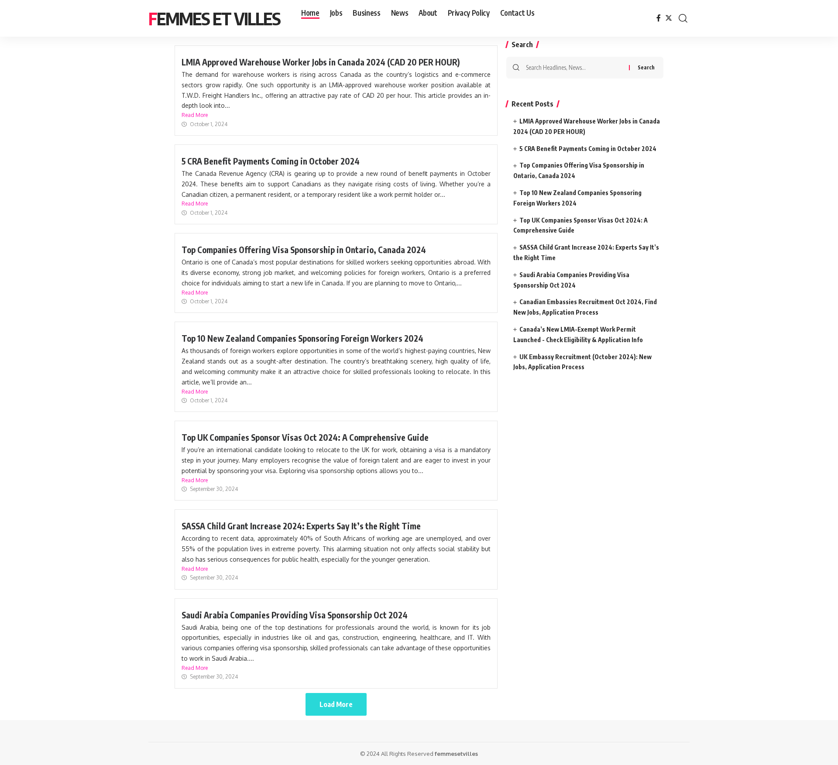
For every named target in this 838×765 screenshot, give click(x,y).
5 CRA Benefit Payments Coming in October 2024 (271, 161)
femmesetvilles (456, 753)
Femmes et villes (214, 18)
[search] (683, 18)
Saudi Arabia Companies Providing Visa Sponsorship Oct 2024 (295, 615)
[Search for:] (574, 68)
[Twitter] (668, 18)
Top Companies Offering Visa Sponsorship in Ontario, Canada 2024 (304, 249)
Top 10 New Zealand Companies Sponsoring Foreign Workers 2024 (302, 338)
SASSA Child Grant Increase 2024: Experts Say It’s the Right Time (301, 526)
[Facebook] (658, 18)
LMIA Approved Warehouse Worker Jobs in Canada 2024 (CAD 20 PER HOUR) (321, 62)
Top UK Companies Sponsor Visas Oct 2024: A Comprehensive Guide (305, 437)
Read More (195, 115)
